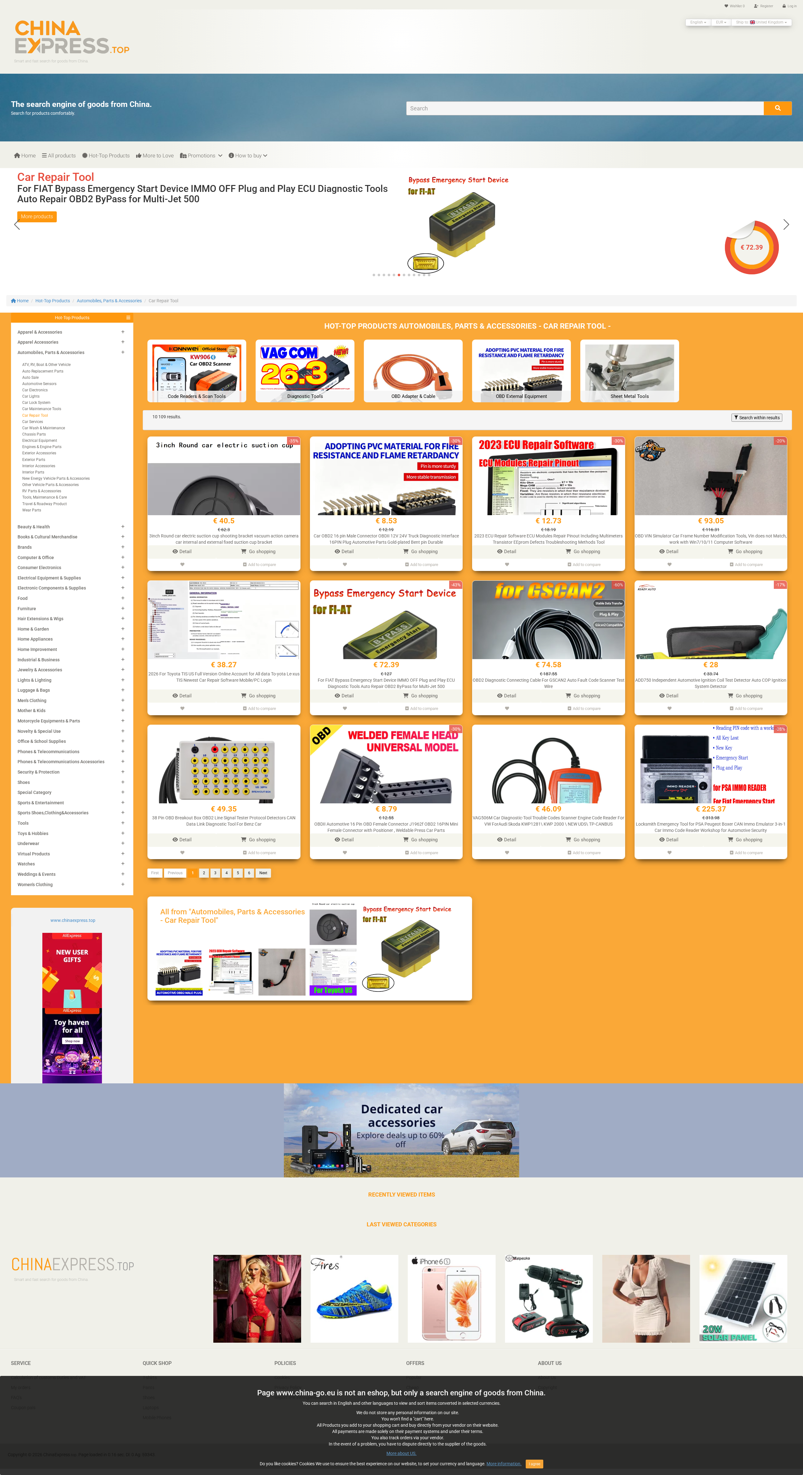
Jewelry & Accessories (40, 669)
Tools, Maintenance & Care (44, 497)
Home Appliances (35, 639)
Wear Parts (31, 510)
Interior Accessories (38, 466)
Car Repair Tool (35, 415)
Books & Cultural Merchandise (47, 536)
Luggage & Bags (34, 690)
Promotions (202, 155)
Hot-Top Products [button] (72, 317)
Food (23, 598)
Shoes (24, 782)
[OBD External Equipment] (521, 388)
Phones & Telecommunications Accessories (61, 761)
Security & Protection (39, 772)
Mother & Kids (31, 710)
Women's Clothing (35, 884)
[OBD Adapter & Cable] (413, 388)
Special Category (34, 792)
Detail (185, 551)
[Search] (778, 108)
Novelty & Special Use (39, 731)
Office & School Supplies (42, 741)
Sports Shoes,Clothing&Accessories (53, 812)
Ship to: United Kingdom (760, 22)
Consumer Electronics (39, 567)
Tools (23, 823)
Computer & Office (36, 557)
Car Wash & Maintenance (43, 428)
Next (263, 873)
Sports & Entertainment (41, 802)
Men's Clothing (32, 700)
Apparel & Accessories (40, 332)
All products (61, 155)
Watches (26, 863)
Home (28, 155)
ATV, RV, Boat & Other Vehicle (46, 364)
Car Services (32, 422)
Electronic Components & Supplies (52, 587)
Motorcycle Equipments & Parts (49, 720)
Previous (175, 873)
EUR (720, 22)
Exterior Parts (33, 459)
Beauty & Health (34, 526)
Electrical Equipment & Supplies (49, 577)
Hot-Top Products (109, 155)
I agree (534, 1464)
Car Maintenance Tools (41, 409)
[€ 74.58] (459, 223)
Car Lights (31, 396)
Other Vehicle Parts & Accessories (50, 485)
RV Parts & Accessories (41, 491)
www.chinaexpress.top (73, 920)
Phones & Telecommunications (48, 751)
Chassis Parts (34, 434)
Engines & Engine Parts (41, 447)
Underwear (28, 843)
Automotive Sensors (39, 384)
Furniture (27, 608)
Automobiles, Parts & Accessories (109, 300)
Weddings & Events (37, 874)
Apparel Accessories (38, 342)
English (697, 22)
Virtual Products (34, 853)
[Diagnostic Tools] (305, 388)
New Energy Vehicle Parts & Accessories (56, 478)
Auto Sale (30, 377)
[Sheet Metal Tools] (629, 388)
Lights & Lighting (34, 680)
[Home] (72, 36)
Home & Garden (33, 629)
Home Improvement (37, 649)
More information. (504, 1463)
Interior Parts (33, 472)
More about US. (401, 1453)
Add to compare (262, 564)
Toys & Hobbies (33, 833)
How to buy (248, 155)
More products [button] (37, 206)
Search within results (759, 417)
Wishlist (737, 6)
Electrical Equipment (39, 440)
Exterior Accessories (39, 453)
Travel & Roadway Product (44, 504)
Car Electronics (35, 390)
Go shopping (261, 551)
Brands (25, 547)
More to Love (157, 155)
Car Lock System (36, 402)
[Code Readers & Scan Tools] (196, 388)
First (155, 873)
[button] (786, 224)
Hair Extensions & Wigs (40, 618)
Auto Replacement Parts (42, 371)
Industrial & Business (39, 659)
